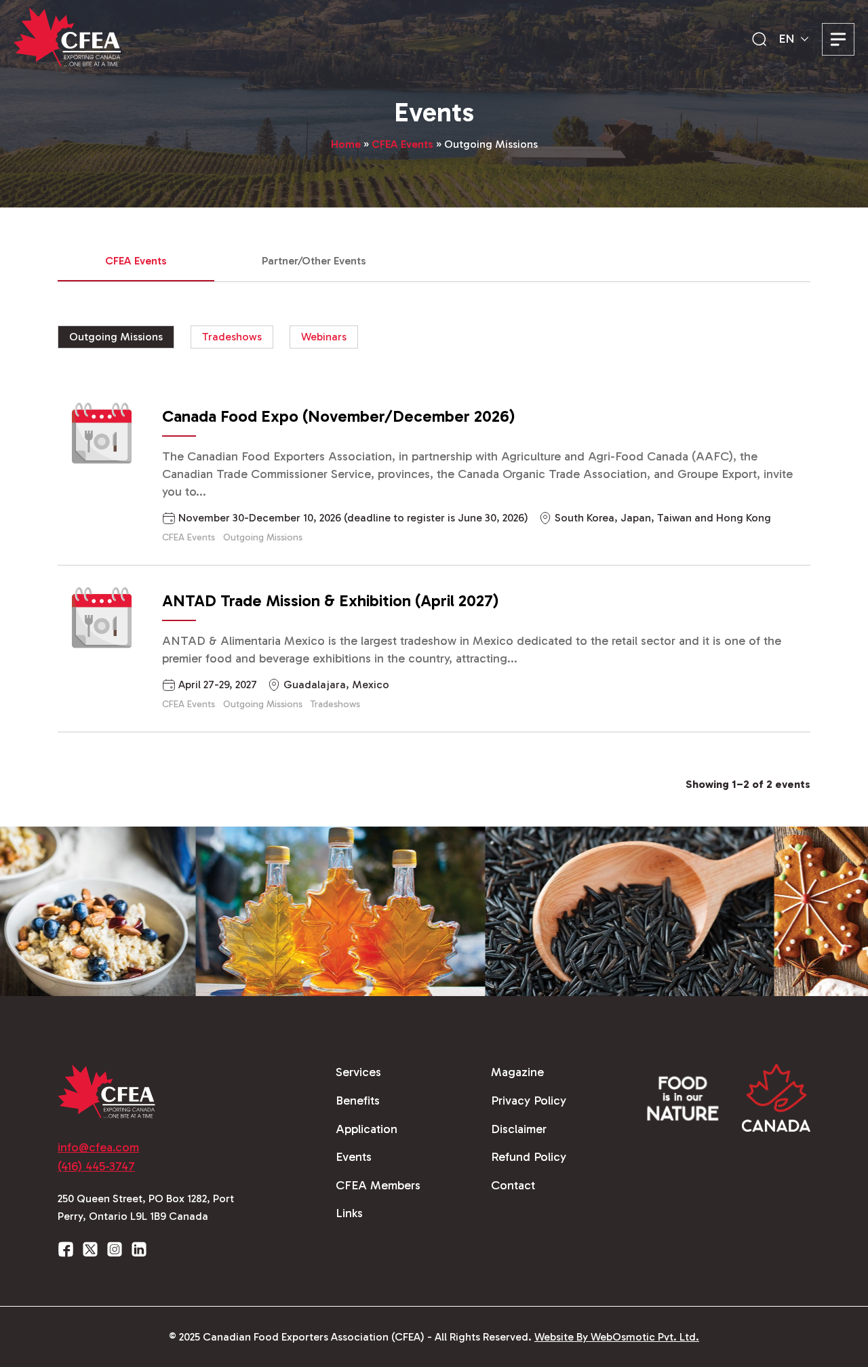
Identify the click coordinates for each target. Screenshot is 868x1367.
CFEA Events (402, 144)
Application (366, 1129)
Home (346, 144)
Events (354, 1156)
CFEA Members (378, 1185)
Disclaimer (519, 1129)
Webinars (324, 336)
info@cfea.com (98, 1147)
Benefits (358, 1100)
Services (358, 1072)
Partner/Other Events (314, 260)
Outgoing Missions (116, 336)
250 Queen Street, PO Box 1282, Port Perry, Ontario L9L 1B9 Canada (146, 1207)
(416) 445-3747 (96, 1166)
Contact (513, 1185)
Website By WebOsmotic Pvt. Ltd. (616, 1336)
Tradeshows (232, 336)
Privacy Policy (528, 1100)
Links (349, 1213)
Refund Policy (528, 1156)
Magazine (517, 1072)
